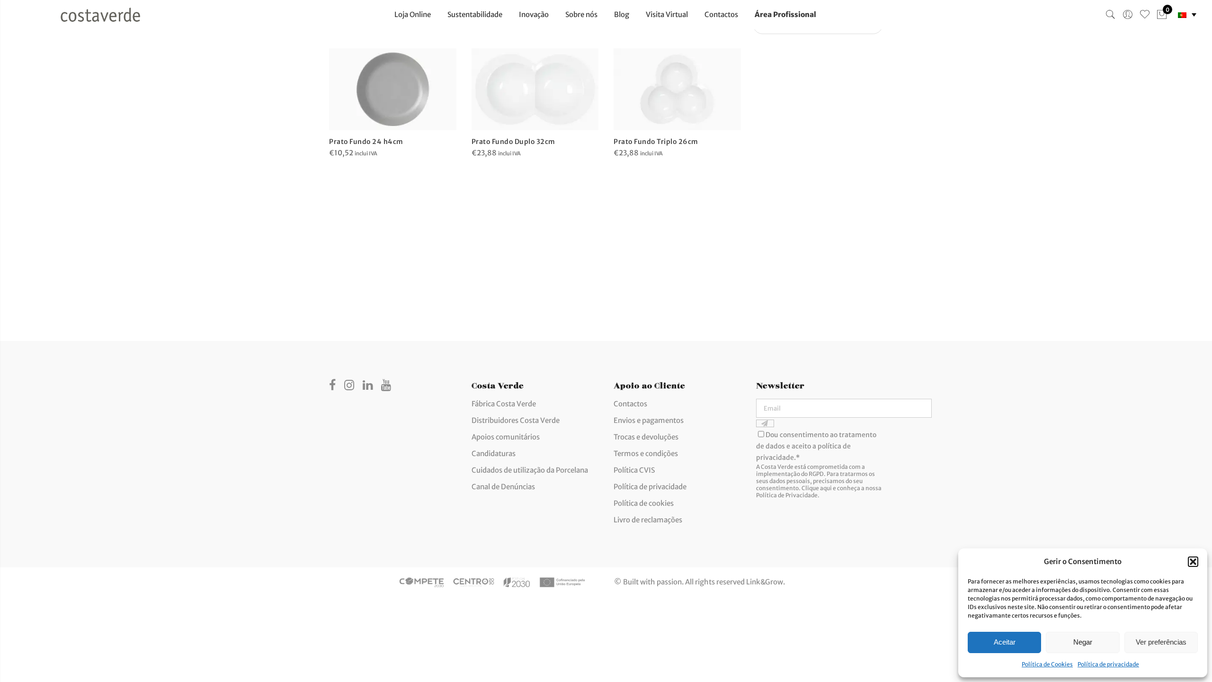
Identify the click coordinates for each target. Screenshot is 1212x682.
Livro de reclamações (648, 519)
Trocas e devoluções (646, 436)
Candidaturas (494, 453)
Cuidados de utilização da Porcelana (530, 470)
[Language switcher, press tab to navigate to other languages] (1187, 15)
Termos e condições (646, 453)
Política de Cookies (1047, 664)
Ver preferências (1161, 642)
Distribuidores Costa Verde (516, 420)
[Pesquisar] (1110, 15)
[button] (1193, 561)
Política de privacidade (1108, 664)
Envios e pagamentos (649, 420)
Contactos (721, 14)
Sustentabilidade (474, 14)
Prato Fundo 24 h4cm (366, 141)
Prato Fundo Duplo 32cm (513, 141)
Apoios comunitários (506, 436)
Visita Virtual (667, 14)
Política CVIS (634, 470)
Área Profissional (785, 14)
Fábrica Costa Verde (504, 403)
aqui (826, 488)
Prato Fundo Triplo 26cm (656, 141)
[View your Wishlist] (1144, 15)
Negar (1082, 642)
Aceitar (1005, 642)
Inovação (534, 14)
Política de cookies (644, 503)
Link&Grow (764, 581)
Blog (621, 14)
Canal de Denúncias (503, 486)
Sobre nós (581, 14)
